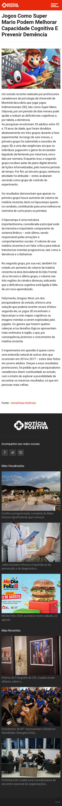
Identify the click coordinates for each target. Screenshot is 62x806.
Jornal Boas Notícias (22, 403)
